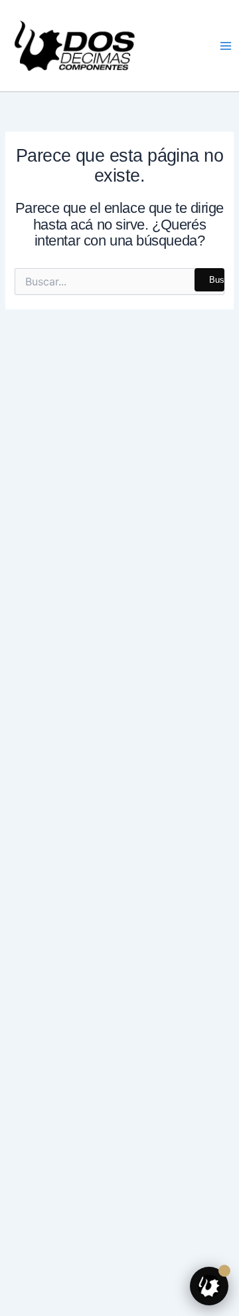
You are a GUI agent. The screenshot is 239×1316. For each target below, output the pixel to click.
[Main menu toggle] (225, 45)
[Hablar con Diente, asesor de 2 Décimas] (209, 1286)
